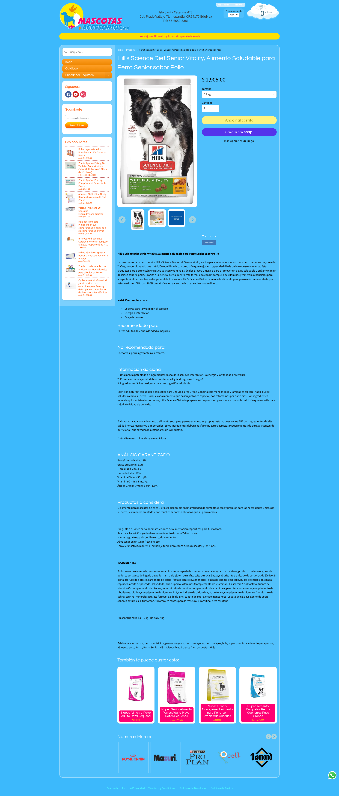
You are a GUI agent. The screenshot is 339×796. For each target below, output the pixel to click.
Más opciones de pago (239, 141)
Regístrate (238, 5)
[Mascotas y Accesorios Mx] (94, 16)
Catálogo (71, 68)
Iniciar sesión (224, 5)
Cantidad (207, 103)
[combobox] (87, 52)
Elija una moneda (234, 11)
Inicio (68, 62)
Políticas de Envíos (222, 788)
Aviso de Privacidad (133, 788)
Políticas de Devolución (193, 788)
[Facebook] (68, 94)
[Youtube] (76, 94)
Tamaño (207, 89)
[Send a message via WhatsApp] (332, 775)
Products (130, 49)
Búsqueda (112, 788)
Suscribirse (76, 125)
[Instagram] (83, 94)
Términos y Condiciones (162, 788)
